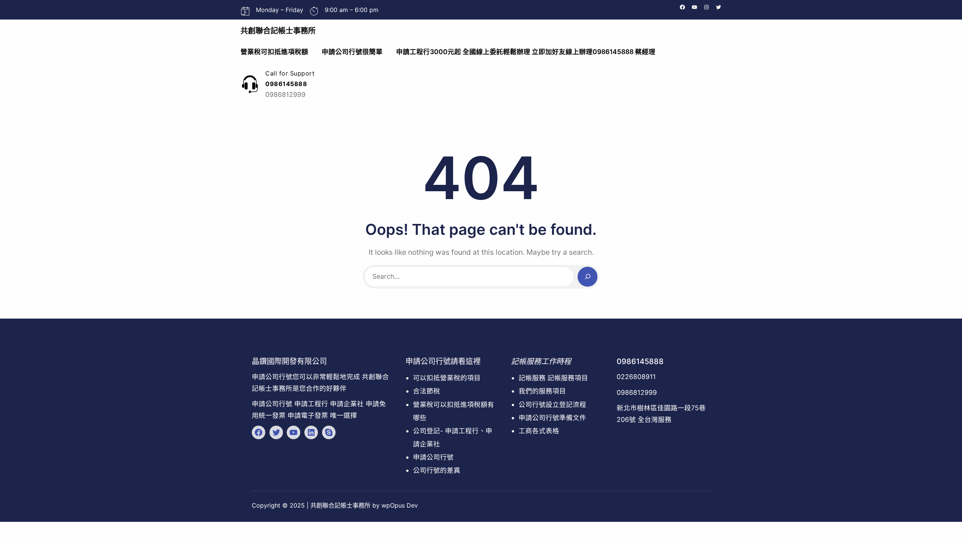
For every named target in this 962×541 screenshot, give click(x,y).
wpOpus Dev (399, 505)
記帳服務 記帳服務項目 (553, 378)
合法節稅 (426, 391)
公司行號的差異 (436, 470)
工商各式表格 (539, 431)
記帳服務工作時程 (541, 361)
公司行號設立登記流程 (552, 404)
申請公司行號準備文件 (552, 418)
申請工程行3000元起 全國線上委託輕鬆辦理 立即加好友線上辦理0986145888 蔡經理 (525, 52)
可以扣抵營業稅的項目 (447, 378)
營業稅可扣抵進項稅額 (274, 52)
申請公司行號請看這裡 (443, 361)
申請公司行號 (433, 457)
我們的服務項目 (542, 391)
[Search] (587, 277)
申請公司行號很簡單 (352, 52)
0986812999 (637, 392)
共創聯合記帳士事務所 (278, 30)
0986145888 (640, 361)
